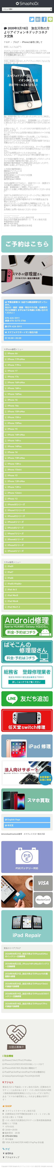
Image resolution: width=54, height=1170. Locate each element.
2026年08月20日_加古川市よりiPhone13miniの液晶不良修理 (26, 985)
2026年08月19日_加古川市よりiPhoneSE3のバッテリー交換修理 (27, 995)
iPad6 (10, 577)
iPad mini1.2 (13, 607)
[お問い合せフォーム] (27, 244)
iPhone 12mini (14, 492)
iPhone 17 (12, 370)
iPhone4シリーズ (15, 551)
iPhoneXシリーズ (15, 522)
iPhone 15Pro (14, 417)
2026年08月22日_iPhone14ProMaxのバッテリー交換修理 (27, 965)
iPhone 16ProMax (16, 382)
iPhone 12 (12, 498)
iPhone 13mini (14, 469)
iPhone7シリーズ (15, 533)
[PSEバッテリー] (27, 857)
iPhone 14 (12, 452)
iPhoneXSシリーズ (16, 516)
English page (13, 819)
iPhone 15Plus (14, 423)
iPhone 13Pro (14, 463)
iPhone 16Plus (14, 394)
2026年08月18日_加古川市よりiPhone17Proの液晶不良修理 (26, 1005)
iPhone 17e (13, 376)
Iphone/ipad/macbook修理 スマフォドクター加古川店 (23, 834)
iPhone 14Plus (14, 446)
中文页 (10, 825)
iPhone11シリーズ (16, 510)
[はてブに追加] (37, 21)
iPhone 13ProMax (16, 458)
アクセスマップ (12, 1157)
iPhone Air (12, 353)
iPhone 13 (12, 475)
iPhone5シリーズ (15, 545)
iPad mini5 (12, 595)
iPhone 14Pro (14, 440)
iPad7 (10, 572)
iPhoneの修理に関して (32, 42)
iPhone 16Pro (14, 388)
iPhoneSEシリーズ (16, 504)
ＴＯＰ (7, 42)
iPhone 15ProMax (16, 411)
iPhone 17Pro (14, 365)
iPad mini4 (12, 601)
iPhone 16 (12, 399)
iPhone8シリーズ (15, 527)
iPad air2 (12, 589)
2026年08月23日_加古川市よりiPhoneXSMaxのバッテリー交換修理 (26, 955)
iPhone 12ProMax (16, 481)
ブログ (16, 42)
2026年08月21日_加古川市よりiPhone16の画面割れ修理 (26, 975)
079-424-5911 (14, 326)
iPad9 (10, 566)
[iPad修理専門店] (27, 926)
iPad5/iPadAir (14, 583)
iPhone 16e (13, 405)
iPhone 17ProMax (16, 359)
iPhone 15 (12, 429)
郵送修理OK (14, 302)
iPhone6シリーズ (15, 539)
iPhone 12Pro (14, 487)
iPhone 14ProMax (16, 434)
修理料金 (9, 1153)
